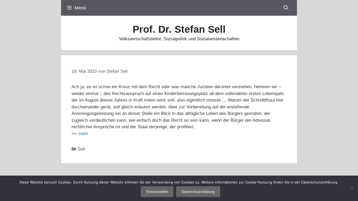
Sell (81, 149)
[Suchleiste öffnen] (286, 8)
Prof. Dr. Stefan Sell (179, 29)
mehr (83, 133)
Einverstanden (157, 192)
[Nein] (351, 188)
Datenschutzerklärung (198, 192)
